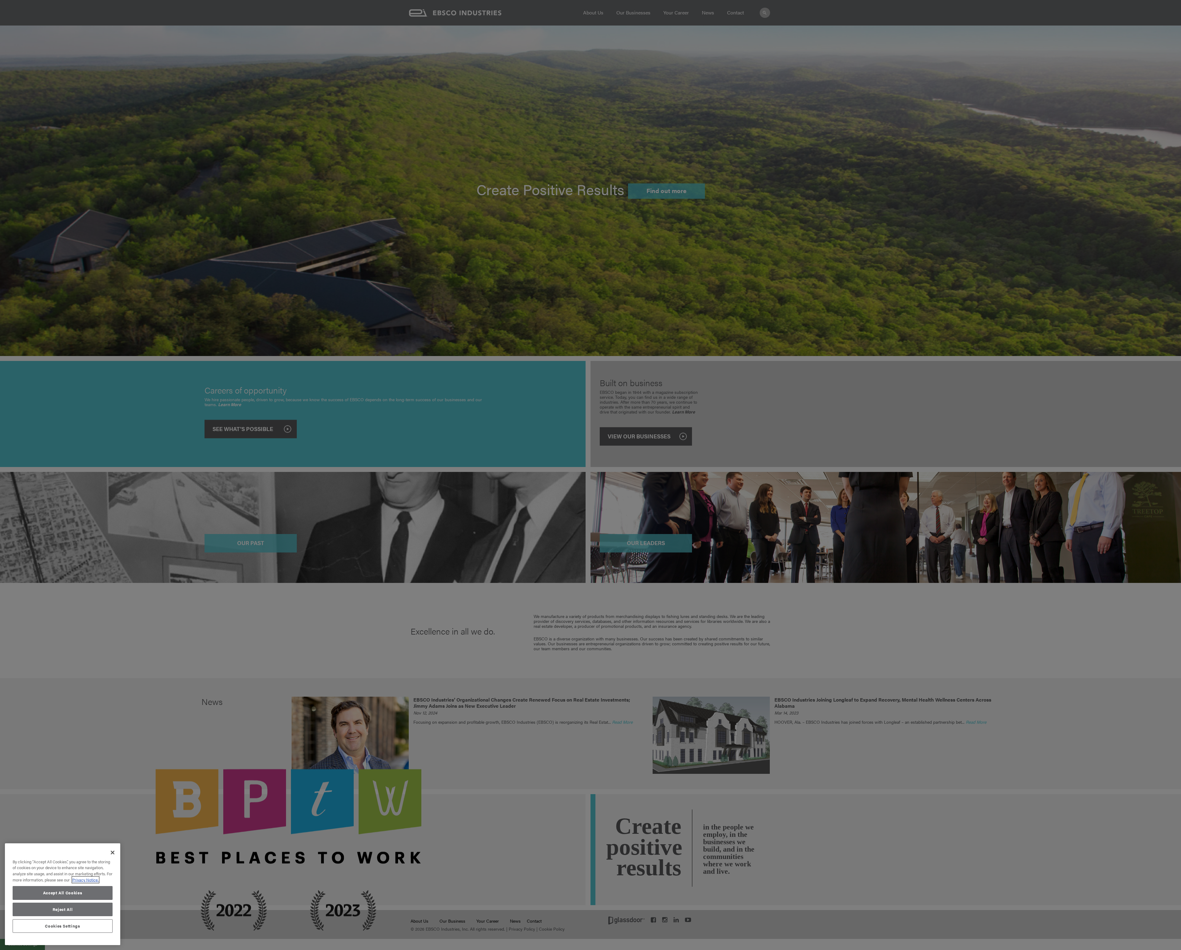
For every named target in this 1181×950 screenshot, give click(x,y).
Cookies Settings (62, 926)
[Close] (112, 852)
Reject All (63, 909)
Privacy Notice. (85, 880)
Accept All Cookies (62, 893)
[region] (62, 894)
